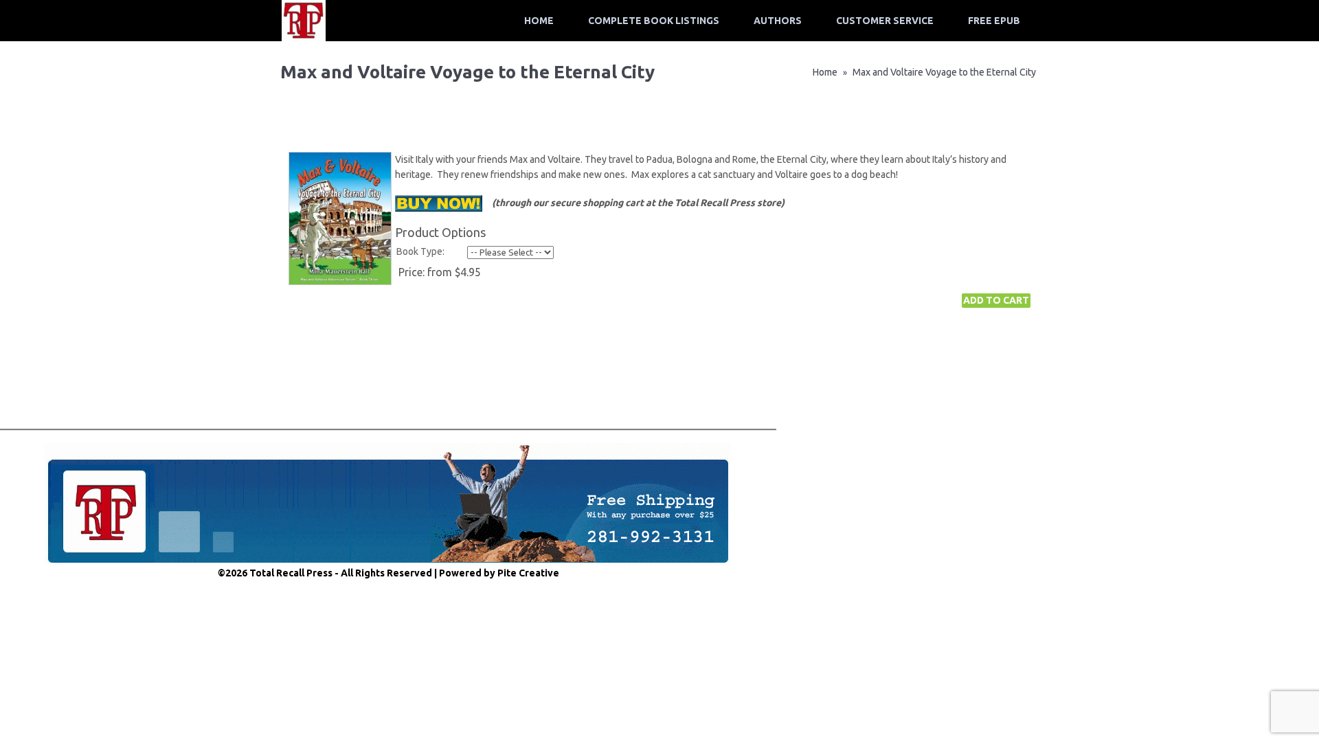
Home (539, 20)
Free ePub (994, 20)
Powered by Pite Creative (499, 572)
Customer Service (885, 20)
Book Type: (420, 251)
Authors (778, 20)
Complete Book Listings (653, 20)
